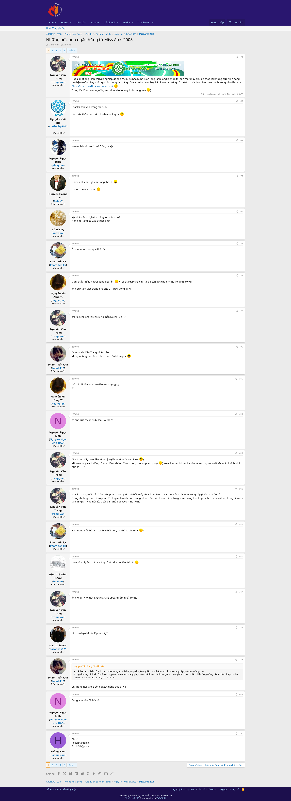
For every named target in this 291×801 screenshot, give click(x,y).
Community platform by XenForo (145, 795)
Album (95, 22)
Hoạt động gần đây (56, 28)
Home (64, 22)
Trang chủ (234, 789)
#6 (241, 243)
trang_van (54, 44)
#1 (241, 57)
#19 (241, 694)
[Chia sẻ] (237, 57)
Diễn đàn (81, 22)
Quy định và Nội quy (183, 789)
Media (126, 22)
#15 (241, 556)
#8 (241, 311)
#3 (241, 140)
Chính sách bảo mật (206, 789)
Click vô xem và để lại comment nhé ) (95, 86)
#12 (241, 453)
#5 (241, 211)
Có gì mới (109, 22)
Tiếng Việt (71, 789)
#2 (241, 101)
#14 (241, 524)
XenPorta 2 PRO (132, 798)
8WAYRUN (161, 798)
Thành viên (143, 22)
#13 (241, 488)
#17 (241, 627)
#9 (241, 346)
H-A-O (52, 22)
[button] (70, 22)
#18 (241, 659)
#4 (241, 176)
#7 (241, 275)
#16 (241, 592)
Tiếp (71, 50)
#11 (241, 414)
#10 (241, 378)
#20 (241, 733)
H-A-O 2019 (55, 789)
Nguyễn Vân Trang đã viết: (87, 666)
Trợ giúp (223, 789)
